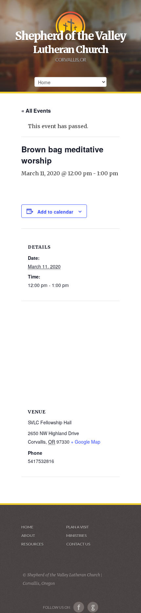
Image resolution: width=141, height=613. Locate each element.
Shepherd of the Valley (70, 36)
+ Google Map (85, 441)
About (28, 535)
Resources (32, 544)
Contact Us (78, 544)
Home (27, 527)
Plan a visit (77, 527)
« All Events (36, 110)
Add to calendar (55, 211)
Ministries (76, 535)
